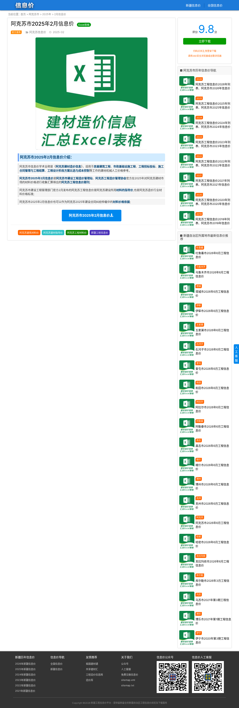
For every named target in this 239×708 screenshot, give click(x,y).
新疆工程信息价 (99, 232)
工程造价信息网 (94, 674)
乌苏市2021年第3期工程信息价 (212, 602)
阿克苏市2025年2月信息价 (89, 215)
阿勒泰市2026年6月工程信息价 (212, 428)
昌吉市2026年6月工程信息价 (212, 447)
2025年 (46, 14)
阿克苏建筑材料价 (29, 232)
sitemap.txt (127, 685)
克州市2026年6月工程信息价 (212, 505)
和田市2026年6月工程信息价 (212, 390)
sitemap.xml (128, 679)
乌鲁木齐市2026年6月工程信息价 (212, 274)
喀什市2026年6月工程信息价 (212, 467)
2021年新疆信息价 (25, 690)
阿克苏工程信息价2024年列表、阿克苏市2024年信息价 (212, 125)
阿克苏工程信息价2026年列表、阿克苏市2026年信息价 (212, 86)
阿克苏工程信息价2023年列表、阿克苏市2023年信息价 (212, 144)
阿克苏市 (34, 14)
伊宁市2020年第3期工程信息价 (212, 640)
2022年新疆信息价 (25, 685)
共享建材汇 (92, 669)
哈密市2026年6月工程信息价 (212, 544)
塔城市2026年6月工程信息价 (212, 293)
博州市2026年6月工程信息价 (212, 486)
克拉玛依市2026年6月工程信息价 (212, 563)
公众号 (124, 663)
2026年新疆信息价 (25, 663)
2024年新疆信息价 (25, 674)
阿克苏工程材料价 (77, 232)
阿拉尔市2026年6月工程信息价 (212, 409)
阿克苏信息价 (37, 32)
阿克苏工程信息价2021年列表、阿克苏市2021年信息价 (212, 182)
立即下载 (205, 41)
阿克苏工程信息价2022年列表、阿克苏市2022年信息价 (212, 163)
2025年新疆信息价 (25, 669)
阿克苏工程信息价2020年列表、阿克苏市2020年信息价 (212, 202)
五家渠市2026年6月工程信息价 (212, 332)
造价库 (89, 679)
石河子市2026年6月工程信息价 (212, 351)
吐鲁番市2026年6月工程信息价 (212, 255)
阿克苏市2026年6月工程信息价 (212, 525)
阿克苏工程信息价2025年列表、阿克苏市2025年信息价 (212, 105)
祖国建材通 (92, 663)
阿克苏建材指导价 (53, 232)
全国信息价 (215, 5)
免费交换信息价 (129, 674)
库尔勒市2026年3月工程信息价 (212, 582)
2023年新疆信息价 (25, 679)
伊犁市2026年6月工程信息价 (212, 313)
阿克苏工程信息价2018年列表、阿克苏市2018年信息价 (212, 221)
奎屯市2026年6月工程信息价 (212, 370)
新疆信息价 (193, 5)
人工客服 (126, 669)
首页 (23, 14)
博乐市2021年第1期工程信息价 (213, 621)
